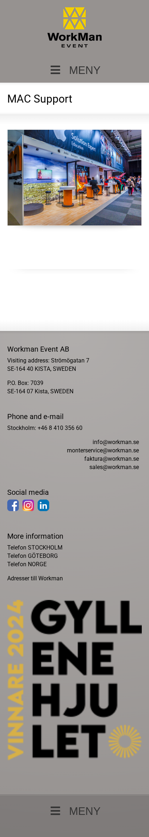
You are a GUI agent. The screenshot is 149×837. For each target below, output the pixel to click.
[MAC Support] (74, 177)
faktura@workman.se (111, 458)
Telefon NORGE (27, 564)
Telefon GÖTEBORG (32, 555)
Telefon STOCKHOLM (35, 547)
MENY (85, 70)
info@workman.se (116, 442)
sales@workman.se (114, 467)
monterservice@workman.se (103, 450)
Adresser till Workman (35, 578)
